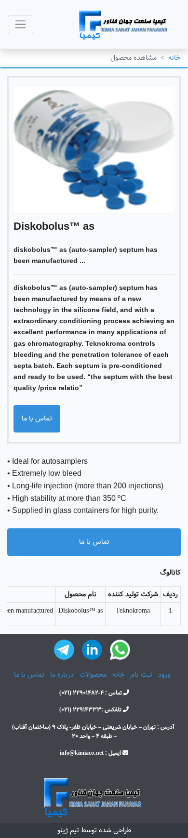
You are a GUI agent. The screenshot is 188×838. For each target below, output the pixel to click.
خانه (174, 57)
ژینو (62, 830)
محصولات (93, 674)
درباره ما (62, 674)
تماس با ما (37, 418)
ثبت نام (141, 674)
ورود (164, 674)
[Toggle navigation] (20, 24)
